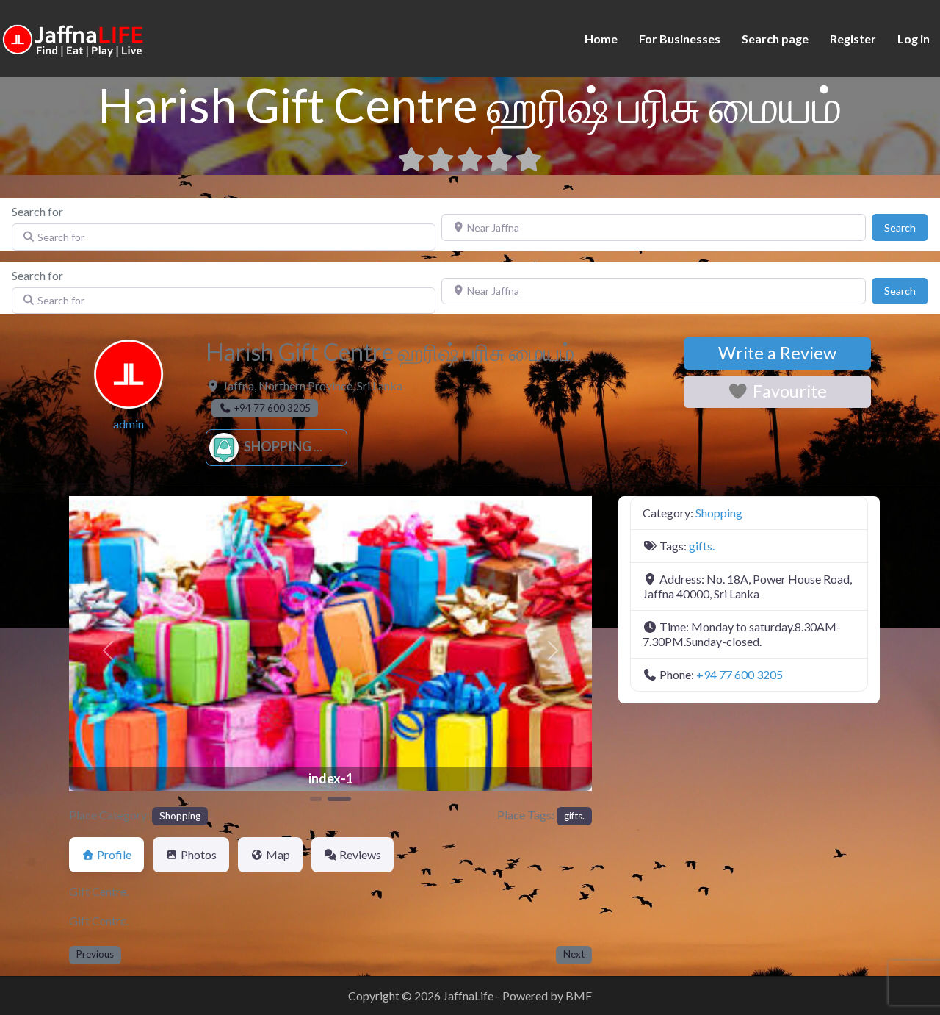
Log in (913, 39)
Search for (37, 211)
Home (601, 39)
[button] (108, 650)
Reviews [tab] (360, 854)
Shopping (276, 446)
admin (128, 424)
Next (574, 954)
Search (906, 227)
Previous (95, 954)
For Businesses (679, 39)
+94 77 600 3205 (739, 674)
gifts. (574, 816)
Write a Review (777, 352)
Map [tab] (278, 854)
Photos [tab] (199, 854)
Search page (775, 39)
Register (853, 39)
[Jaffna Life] (73, 37)
